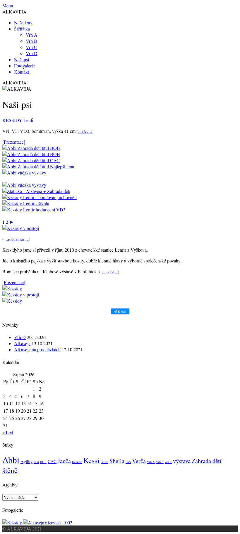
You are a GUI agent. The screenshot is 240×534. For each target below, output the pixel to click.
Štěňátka (22, 29)
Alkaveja (22, 343)
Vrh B (31, 41)
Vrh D (31, 53)
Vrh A (31, 35)
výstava (182, 461)
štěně (10, 470)
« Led (7, 432)
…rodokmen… (16, 239)
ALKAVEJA (14, 12)
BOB (43, 462)
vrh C (168, 462)
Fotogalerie (24, 65)
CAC (52, 461)
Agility (26, 461)
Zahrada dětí (207, 461)
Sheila (116, 461)
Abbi (10, 459)
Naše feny (23, 22)
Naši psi (21, 59)
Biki (36, 462)
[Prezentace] (13, 142)
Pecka (104, 462)
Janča (64, 461)
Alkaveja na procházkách (37, 349)
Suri (128, 462)
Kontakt (21, 72)
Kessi (91, 460)
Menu (7, 5)
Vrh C (31, 47)
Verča (139, 461)
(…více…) (85, 131)
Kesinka (77, 462)
